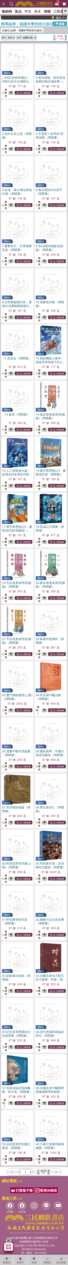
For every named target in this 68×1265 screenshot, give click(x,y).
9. (17, 306)
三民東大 (60, 11)
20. (50, 585)
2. (51, 81)
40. (50, 1146)
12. (51, 362)
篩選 (61, 23)
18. (50, 528)
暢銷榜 (7, 11)
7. (17, 248)
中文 (28, 11)
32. (50, 921)
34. (51, 979)
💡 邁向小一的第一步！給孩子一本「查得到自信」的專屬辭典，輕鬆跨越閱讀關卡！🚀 (54, 18)
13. (17, 414)
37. (17, 1090)
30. (51, 865)
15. (17, 474)
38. (51, 1092)
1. (17, 81)
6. (49, 192)
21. (16, 641)
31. (14, 921)
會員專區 (61, 1262)
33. (16, 977)
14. (50, 416)
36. (50, 1034)
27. (16, 809)
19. (16, 585)
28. (50, 809)
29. (16, 865)
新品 (18, 11)
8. (49, 248)
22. (50, 641)
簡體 (47, 11)
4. (50, 135)
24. (48, 697)
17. (17, 530)
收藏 (34, 1262)
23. (17, 697)
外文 (37, 11)
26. (51, 753)
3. (17, 135)
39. (16, 1146)
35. (16, 1034)
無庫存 (6, 93)
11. (17, 358)
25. (16, 753)
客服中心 (20, 1262)
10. (50, 304)
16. (51, 472)
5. (17, 192)
